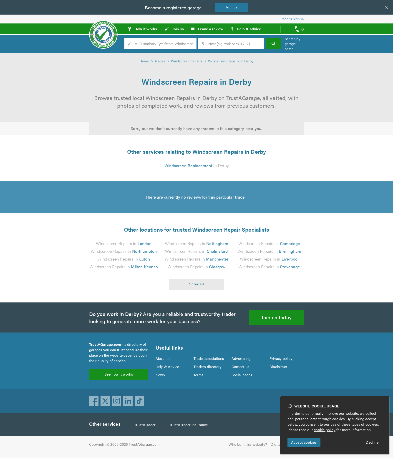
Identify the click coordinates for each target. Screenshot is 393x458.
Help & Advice (167, 366)
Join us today (276, 317)
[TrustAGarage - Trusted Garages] (103, 27)
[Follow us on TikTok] (139, 401)
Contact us (240, 366)
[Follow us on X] (105, 401)
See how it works (118, 374)
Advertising (241, 358)
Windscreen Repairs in (123, 243)
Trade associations (209, 358)
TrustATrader (145, 424)
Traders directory (208, 366)
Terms (199, 374)
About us (163, 358)
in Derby (196, 165)
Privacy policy (281, 358)
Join (232, 7)
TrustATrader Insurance (188, 424)
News (160, 374)
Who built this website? (248, 444)
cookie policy (324, 429)
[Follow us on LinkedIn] (128, 401)
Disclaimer (278, 366)
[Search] (273, 43)
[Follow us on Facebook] (94, 401)
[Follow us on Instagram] (116, 401)
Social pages (242, 374)
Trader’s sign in (292, 18)
